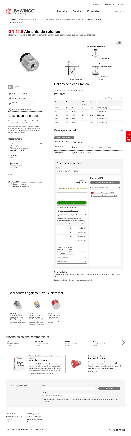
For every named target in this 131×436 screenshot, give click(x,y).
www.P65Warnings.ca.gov (66, 254)
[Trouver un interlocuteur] (128, 133)
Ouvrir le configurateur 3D (64, 137)
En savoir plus (92, 371)
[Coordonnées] (128, 139)
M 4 (75, 153)
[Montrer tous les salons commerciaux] (123, 342)
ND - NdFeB (78, 142)
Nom (43, 385)
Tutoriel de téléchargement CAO (103, 193)
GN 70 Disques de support (17, 184)
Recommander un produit (68, 215)
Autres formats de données (99, 188)
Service (77, 11)
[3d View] (119, 43)
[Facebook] (110, 429)
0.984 (109, 147)
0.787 (101, 147)
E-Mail (44, 392)
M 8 (89, 153)
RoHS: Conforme (62, 258)
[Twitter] (117, 429)
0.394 (76, 147)
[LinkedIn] (123, 429)
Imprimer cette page (18, 98)
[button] (98, 4)
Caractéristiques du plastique (21, 109)
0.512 (84, 147)
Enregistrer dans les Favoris (69, 211)
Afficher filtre (61, 90)
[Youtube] (120, 429)
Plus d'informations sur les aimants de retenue (24, 104)
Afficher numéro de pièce (76, 90)
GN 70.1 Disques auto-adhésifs (18, 186)
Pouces (120, 98)
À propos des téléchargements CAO (105, 196)
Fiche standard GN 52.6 (20, 94)
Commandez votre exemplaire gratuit (41, 373)
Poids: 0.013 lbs (62, 261)
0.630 (92, 147)
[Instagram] (113, 429)
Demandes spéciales (61, 280)
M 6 (82, 153)
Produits (62, 11)
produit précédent (16, 22)
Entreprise (93, 11)
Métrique (110, 98)
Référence (59, 168)
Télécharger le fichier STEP (106, 182)
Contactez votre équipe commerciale (81, 280)
